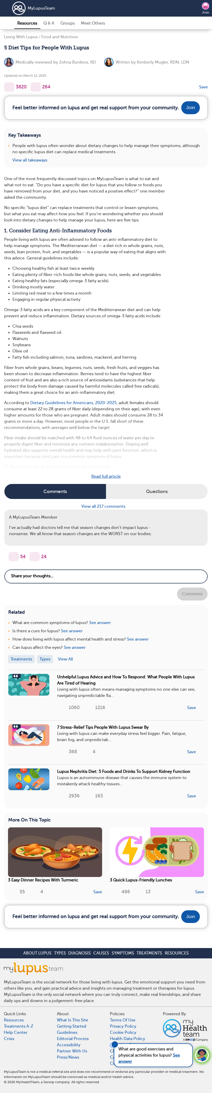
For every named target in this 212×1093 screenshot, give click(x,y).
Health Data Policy (127, 1038)
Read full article (106, 476)
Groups (67, 23)
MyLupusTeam (41, 8)
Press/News (68, 1057)
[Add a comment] (36, 87)
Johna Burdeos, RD (77, 62)
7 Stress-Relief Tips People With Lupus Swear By (103, 727)
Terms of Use (122, 1020)
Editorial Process (73, 1038)
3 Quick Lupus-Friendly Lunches (141, 880)
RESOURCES (177, 953)
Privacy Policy (123, 1026)
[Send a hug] (34, 556)
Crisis (9, 1038)
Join (205, 12)
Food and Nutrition (59, 37)
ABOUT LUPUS (37, 953)
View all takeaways (29, 160)
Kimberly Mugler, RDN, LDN (163, 62)
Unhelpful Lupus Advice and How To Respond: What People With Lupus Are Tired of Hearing (126, 680)
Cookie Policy (123, 1032)
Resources (27, 23)
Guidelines (67, 1032)
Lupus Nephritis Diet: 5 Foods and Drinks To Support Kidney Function (123, 771)
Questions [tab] (157, 491)
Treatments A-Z (18, 1026)
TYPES (60, 953)
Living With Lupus (21, 37)
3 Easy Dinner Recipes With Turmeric (43, 880)
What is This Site (72, 1020)
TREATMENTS (149, 953)
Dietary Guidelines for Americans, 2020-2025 (73, 403)
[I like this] (9, 87)
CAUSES (101, 953)
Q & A (48, 23)
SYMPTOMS (123, 953)
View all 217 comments (103, 506)
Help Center (15, 1032)
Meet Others (93, 23)
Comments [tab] (55, 491)
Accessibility (68, 1045)
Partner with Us (72, 1051)
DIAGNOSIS (79, 953)
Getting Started (71, 1026)
